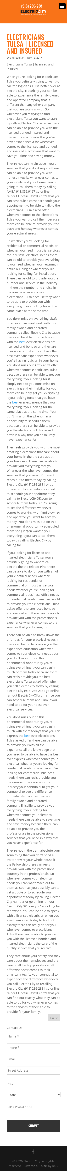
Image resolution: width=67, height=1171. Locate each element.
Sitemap (31, 1166)
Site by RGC (49, 1166)
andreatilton (17, 57)
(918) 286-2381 (32, 6)
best (22, 342)
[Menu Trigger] (62, 6)
